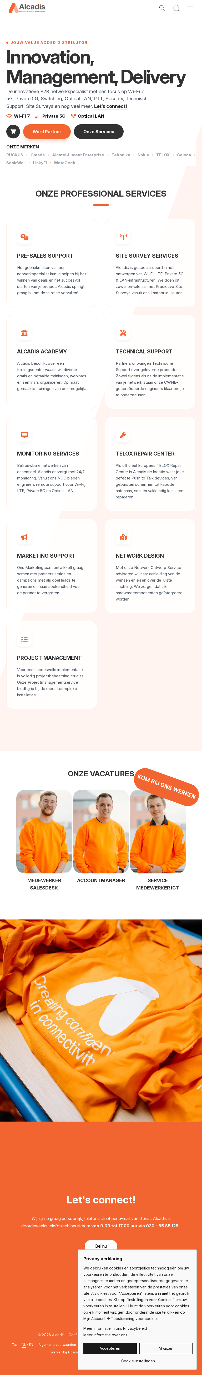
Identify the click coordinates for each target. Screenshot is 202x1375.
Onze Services (98, 131)
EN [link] (31, 1345)
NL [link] (24, 1345)
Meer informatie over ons (105, 1335)
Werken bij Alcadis (64, 1352)
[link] (138, 1359)
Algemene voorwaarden (57, 1345)
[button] (26, 8)
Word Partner (47, 131)
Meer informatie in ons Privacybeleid (115, 1328)
